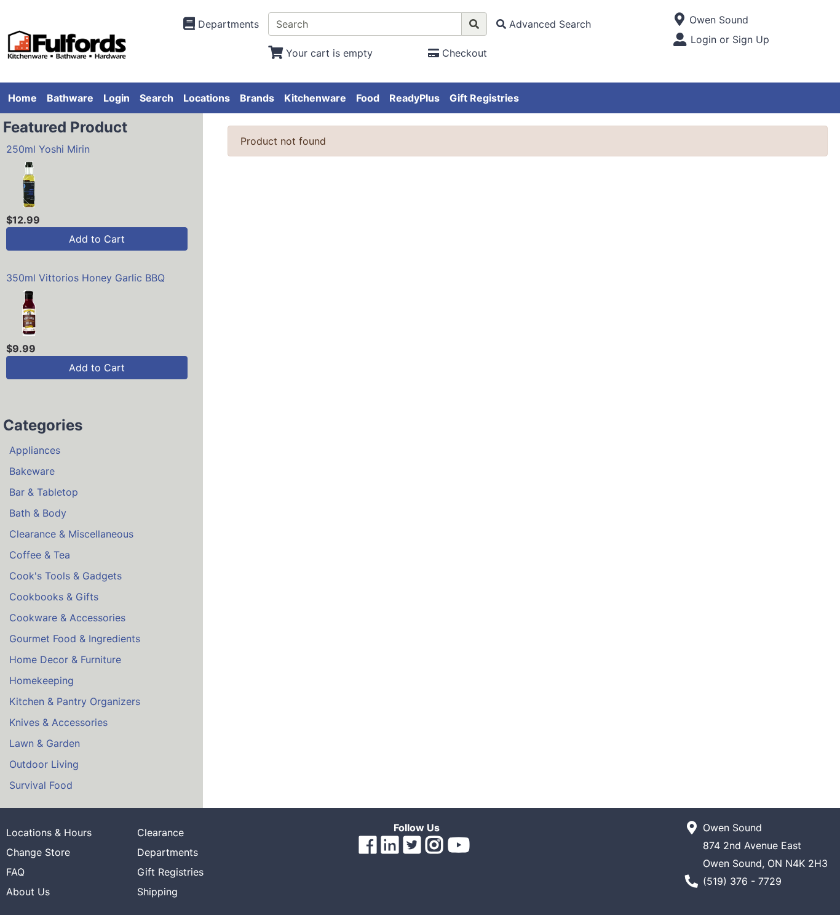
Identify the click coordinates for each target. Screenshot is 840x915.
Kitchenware (315, 98)
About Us (28, 891)
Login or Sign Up (730, 39)
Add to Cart (97, 239)
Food (367, 98)
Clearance (160, 832)
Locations (206, 98)
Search (156, 98)
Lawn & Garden (44, 743)
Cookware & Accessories (67, 617)
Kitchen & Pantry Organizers (74, 701)
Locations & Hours (49, 832)
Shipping (157, 891)
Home (22, 98)
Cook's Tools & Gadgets (65, 576)
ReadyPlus (414, 98)
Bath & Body (37, 513)
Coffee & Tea (39, 555)
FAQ (15, 872)
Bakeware (32, 471)
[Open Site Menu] (679, 20)
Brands (257, 98)
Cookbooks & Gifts (53, 597)
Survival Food (41, 785)
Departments (167, 852)
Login (116, 98)
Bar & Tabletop (43, 492)
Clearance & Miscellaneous (71, 534)
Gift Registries (484, 98)
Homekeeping (41, 680)
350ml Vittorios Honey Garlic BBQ (85, 278)
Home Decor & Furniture (65, 659)
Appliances (34, 450)
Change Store (38, 852)
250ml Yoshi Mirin (48, 149)
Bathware (70, 98)
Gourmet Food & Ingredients (74, 638)
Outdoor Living (44, 764)
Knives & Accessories (58, 722)
